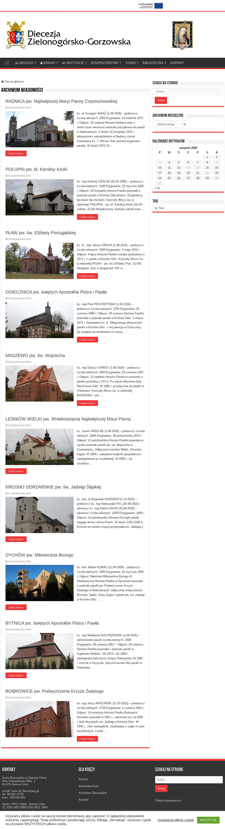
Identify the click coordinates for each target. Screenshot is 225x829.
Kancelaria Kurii (89, 786)
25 (169, 178)
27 (188, 178)
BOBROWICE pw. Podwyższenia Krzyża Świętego (54, 691)
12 (178, 167)
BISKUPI (49, 63)
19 (178, 173)
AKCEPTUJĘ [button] (208, 820)
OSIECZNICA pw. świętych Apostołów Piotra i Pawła (56, 292)
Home (7, 62)
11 (169, 167)
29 (207, 178)
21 (197, 173)
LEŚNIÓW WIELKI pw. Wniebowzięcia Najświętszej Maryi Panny (68, 418)
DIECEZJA (26, 63)
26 (178, 178)
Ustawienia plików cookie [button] (176, 820)
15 (207, 167)
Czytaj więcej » (16, 153)
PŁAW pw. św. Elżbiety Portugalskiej (40, 232)
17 (159, 173)
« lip (157, 187)
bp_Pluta (159, 208)
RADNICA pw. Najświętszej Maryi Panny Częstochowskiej (61, 101)
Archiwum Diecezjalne (93, 793)
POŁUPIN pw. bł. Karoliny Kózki (36, 169)
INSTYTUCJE (75, 63)
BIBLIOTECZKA (153, 63)
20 (188, 173)
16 (216, 167)
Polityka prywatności (168, 800)
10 (159, 167)
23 (216, 173)
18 (169, 173)
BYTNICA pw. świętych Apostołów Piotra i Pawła (52, 623)
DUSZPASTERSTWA (104, 63)
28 (197, 178)
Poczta (83, 779)
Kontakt (84, 799)
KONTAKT (177, 63)
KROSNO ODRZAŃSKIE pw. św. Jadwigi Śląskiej (53, 487)
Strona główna (13, 81)
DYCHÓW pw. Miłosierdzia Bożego (39, 555)
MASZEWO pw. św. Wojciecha (35, 355)
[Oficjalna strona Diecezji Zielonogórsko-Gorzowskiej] (103, 34)
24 (159, 178)
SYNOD (130, 63)
